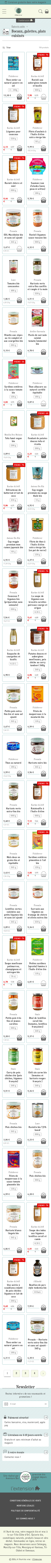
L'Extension (37, 1559)
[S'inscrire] (43, 1404)
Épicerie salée (18, 27)
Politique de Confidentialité (25, 1510)
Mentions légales (25, 1505)
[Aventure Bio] (25, 1477)
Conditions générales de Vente (25, 1500)
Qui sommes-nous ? (25, 1518)
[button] (4, 11)
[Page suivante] (43, 1373)
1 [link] (7, 1373)
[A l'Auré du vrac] (18, 11)
